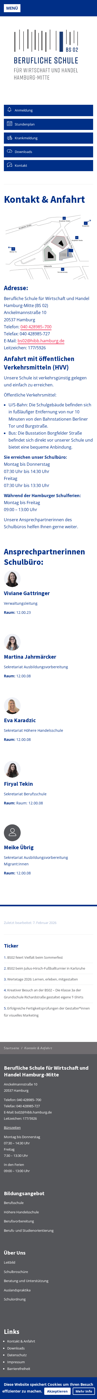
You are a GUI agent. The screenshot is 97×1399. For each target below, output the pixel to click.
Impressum (16, 1362)
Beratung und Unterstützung (26, 1280)
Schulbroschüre (16, 1271)
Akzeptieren (57, 1391)
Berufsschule (14, 1202)
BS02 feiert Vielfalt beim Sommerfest (35, 957)
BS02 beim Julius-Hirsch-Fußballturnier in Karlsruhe (46, 968)
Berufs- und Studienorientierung (29, 1230)
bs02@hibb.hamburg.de (41, 341)
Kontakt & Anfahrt (21, 1341)
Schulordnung (15, 1299)
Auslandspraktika (17, 1290)
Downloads (16, 1348)
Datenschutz (17, 1355)
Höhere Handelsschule (21, 1212)
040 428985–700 (35, 327)
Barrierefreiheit (18, 1368)
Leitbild (9, 1262)
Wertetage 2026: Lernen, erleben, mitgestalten (42, 979)
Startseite (11, 1048)
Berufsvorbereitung (19, 1221)
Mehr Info (84, 1391)
